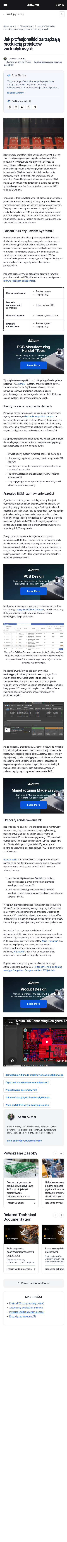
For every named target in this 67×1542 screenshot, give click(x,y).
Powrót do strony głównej (35, 1283)
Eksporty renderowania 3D (22, 1316)
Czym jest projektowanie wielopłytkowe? (27, 1082)
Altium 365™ (19, 951)
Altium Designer (50, 941)
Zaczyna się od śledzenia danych (26, 1307)
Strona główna (9, 26)
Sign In (60, 4)
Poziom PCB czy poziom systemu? (26, 1303)
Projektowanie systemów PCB (21, 1090)
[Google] (28, 107)
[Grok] (34, 107)
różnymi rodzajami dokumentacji (19, 280)
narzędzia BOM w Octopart (30, 609)
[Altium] (33, 5)
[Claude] (22, 107)
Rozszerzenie (10, 859)
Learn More (33, 365)
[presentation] (61, 1153)
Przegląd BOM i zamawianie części (26, 1312)
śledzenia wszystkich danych (38, 416)
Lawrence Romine (17, 58)
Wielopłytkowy (15, 14)
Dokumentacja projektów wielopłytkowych (27, 1097)
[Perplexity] (16, 107)
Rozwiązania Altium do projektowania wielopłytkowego (34, 1075)
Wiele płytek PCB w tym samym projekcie (27, 1105)
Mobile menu (5, 5)
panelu (21, 383)
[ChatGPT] (9, 107)
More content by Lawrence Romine (24, 1140)
